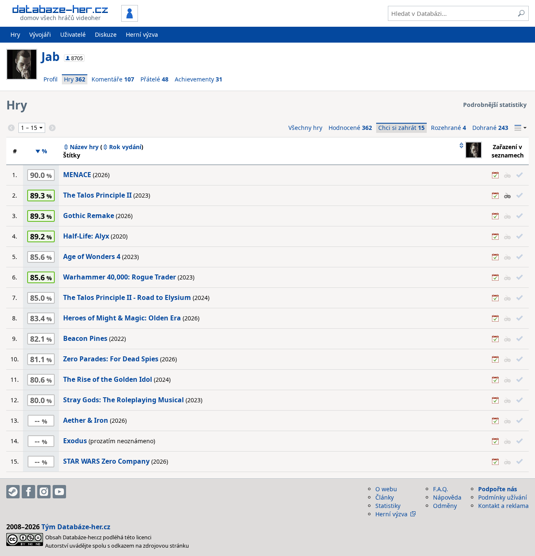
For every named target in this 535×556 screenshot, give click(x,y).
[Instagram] (44, 491)
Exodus (75, 440)
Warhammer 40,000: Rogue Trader (119, 277)
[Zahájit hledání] (521, 13)
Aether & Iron (85, 420)
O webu (386, 489)
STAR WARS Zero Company (106, 461)
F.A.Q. (440, 489)
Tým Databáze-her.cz (75, 526)
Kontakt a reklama (503, 506)
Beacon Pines (85, 338)
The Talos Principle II (97, 195)
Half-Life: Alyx (86, 236)
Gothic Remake (88, 215)
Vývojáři (40, 34)
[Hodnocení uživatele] (470, 151)
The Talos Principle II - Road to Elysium (127, 297)
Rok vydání (125, 147)
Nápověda (447, 497)
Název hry (84, 147)
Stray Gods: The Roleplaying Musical (123, 399)
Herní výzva (142, 34)
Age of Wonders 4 (91, 256)
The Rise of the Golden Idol (107, 379)
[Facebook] (28, 491)
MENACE (77, 174)
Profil (50, 79)
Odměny (445, 506)
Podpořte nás (497, 489)
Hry (15, 34)
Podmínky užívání (502, 497)
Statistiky (387, 506)
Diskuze (106, 34)
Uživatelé (73, 34)
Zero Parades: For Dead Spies (110, 358)
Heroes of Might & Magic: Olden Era (122, 317)
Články (384, 497)
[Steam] (13, 491)
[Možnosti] (520, 128)
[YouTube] (59, 491)
